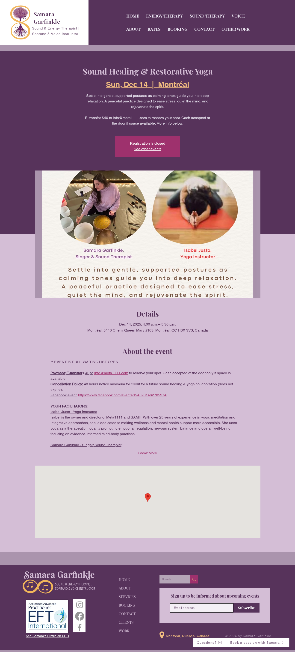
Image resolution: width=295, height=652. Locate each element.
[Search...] (194, 579)
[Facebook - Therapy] (79, 616)
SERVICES (127, 596)
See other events (147, 149)
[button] (238, 16)
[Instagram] (79, 604)
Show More (147, 453)
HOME (124, 579)
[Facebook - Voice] (79, 627)
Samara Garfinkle (47, 17)
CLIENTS (126, 622)
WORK (124, 630)
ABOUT (125, 588)
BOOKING (127, 605)
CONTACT (127, 613)
